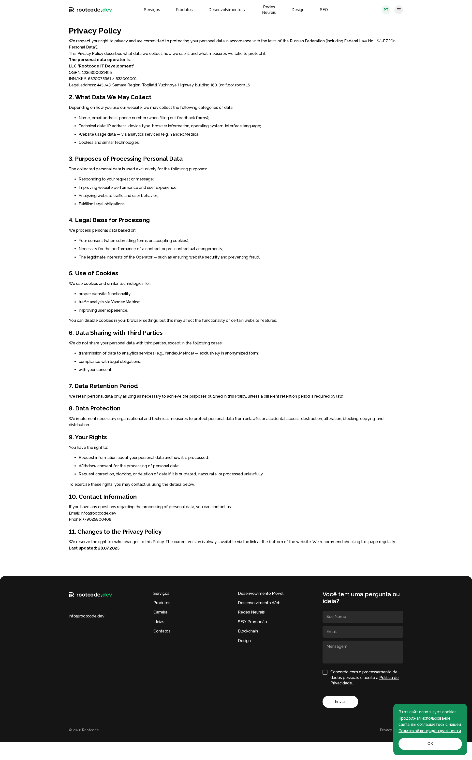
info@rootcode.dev (98, 513)
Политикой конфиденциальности (429, 730)
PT (386, 10)
